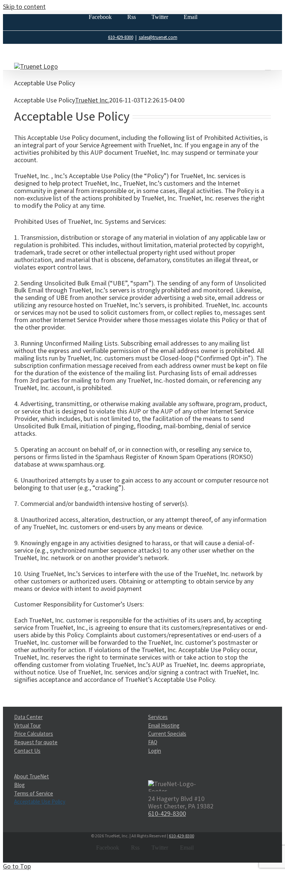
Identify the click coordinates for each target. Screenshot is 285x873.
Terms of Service (33, 793)
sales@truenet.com (158, 37)
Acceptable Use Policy (39, 801)
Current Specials (167, 733)
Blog (19, 784)
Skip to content (24, 6)
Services (158, 717)
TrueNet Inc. (92, 100)
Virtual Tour (27, 725)
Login (154, 750)
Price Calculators (33, 733)
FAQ (152, 742)
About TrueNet (31, 777)
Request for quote (36, 742)
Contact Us (27, 750)
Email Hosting (164, 725)
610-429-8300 (120, 37)
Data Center (28, 717)
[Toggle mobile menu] (268, 67)
